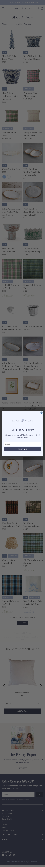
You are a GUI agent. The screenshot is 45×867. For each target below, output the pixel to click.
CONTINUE (22, 449)
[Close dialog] (41, 412)
